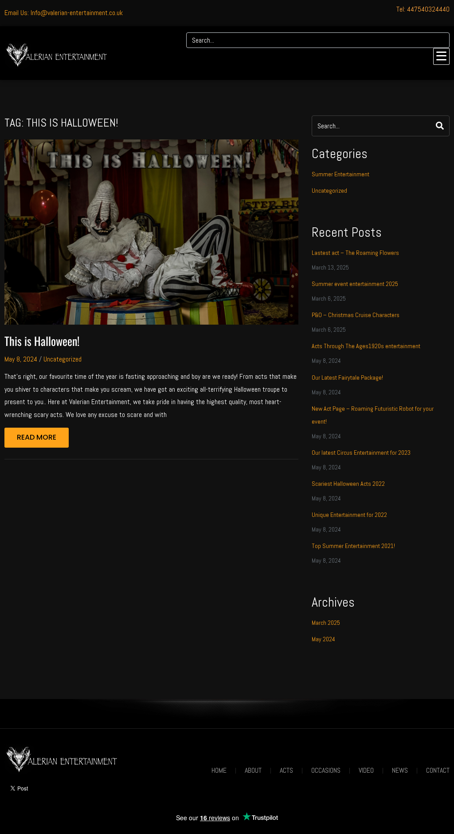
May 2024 (323, 639)
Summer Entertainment (340, 174)
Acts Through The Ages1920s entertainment (366, 346)
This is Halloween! (41, 340)
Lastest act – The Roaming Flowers (355, 253)
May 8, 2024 (20, 359)
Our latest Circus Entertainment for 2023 (361, 453)
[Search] (440, 40)
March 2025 (326, 623)
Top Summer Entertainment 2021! (353, 546)
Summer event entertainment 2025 (355, 284)
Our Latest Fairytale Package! (347, 377)
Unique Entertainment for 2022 (349, 515)
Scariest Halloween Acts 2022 (348, 484)
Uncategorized (62, 359)
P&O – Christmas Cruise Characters (355, 315)
